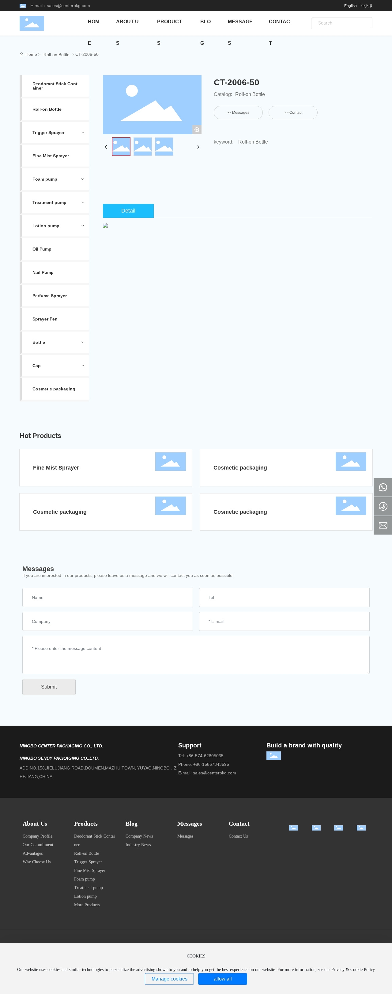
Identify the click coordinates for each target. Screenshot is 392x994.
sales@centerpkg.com (68, 5)
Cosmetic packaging (240, 468)
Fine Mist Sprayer (56, 468)
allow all (223, 978)
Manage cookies (169, 978)
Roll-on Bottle (56, 54)
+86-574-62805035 (205, 755)
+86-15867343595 (211, 764)
